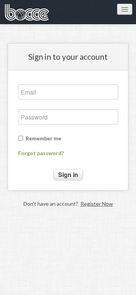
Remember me (43, 138)
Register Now (96, 203)
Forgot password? (41, 153)
